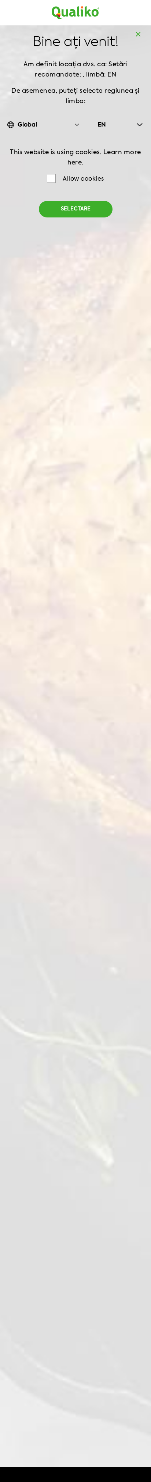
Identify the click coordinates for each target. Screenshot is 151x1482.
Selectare (76, 209)
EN (101, 125)
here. (75, 163)
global (27, 125)
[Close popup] (138, 34)
